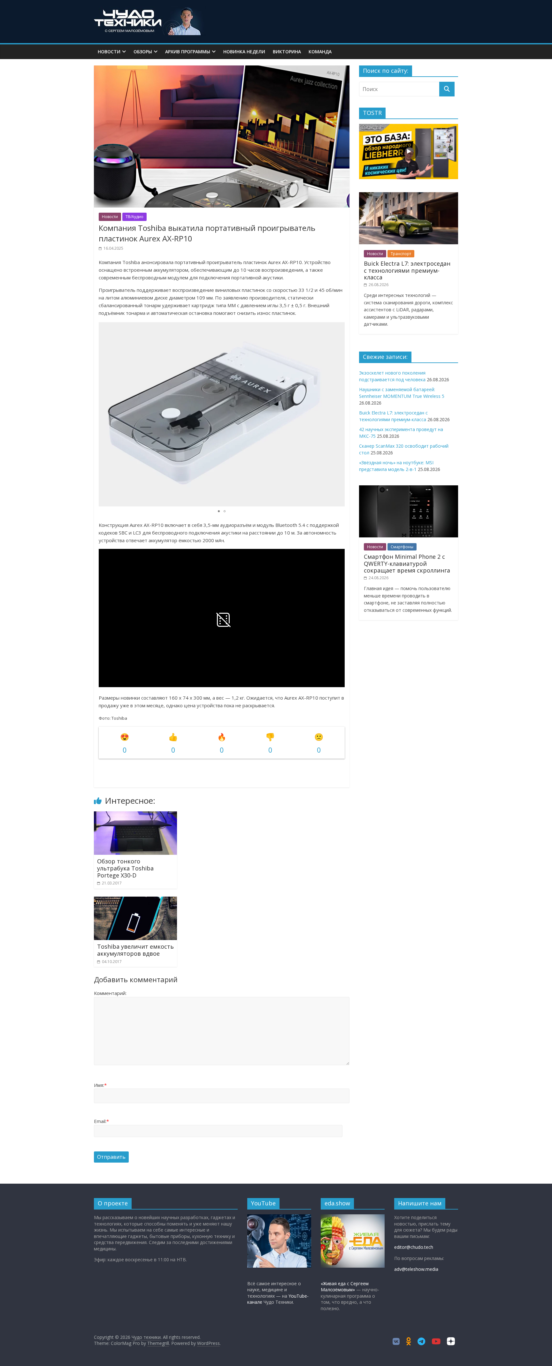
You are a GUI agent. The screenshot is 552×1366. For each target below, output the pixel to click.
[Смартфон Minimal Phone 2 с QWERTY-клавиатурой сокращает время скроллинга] (408, 489)
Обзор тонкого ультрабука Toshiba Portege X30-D (125, 868)
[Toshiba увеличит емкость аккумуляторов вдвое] (135, 900)
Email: (101, 1121)
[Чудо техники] (150, 10)
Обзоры (143, 52)
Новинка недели (244, 52)
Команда (320, 52)
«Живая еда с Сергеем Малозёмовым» (345, 1286)
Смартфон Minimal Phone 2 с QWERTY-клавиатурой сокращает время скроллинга (407, 563)
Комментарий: (110, 993)
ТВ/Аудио (134, 216)
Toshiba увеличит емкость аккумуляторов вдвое (135, 950)
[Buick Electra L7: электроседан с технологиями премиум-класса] (408, 196)
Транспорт (401, 253)
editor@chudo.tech (413, 1247)
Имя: (100, 1085)
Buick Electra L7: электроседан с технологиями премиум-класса (407, 270)
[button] (339, 414)
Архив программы (187, 52)
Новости (109, 52)
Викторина (287, 52)
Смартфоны (402, 547)
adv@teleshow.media (416, 1269)
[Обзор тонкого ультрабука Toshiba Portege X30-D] (135, 815)
